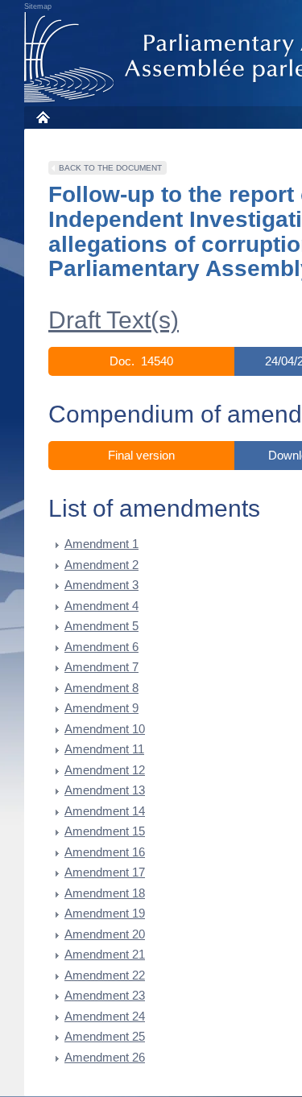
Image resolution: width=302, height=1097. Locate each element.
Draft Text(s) (113, 320)
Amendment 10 (104, 729)
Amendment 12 (104, 770)
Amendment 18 (104, 893)
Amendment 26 (104, 1057)
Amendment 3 (101, 585)
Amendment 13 (104, 790)
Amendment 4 (101, 605)
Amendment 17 (104, 872)
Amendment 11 (104, 749)
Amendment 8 (101, 688)
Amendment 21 (104, 954)
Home (42, 117)
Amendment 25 (104, 1036)
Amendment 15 (104, 831)
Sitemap (38, 6)
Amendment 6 (101, 647)
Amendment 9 (101, 708)
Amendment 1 (101, 544)
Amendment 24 (104, 1016)
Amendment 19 (104, 913)
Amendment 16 (104, 852)
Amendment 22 (104, 975)
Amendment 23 (104, 995)
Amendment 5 (101, 626)
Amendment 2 (101, 564)
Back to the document (110, 167)
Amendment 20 (104, 934)
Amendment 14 (104, 811)
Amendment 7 (101, 667)
